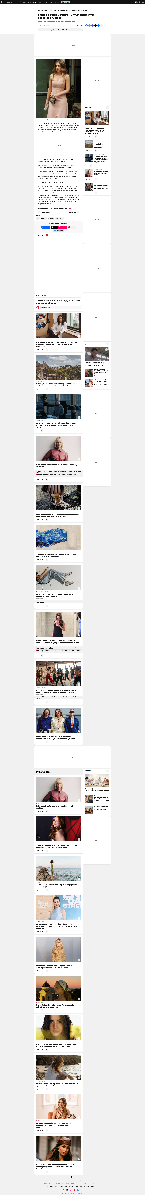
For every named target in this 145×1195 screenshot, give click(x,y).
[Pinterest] (74, 1189)
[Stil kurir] (62, 1183)
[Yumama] (91, 1183)
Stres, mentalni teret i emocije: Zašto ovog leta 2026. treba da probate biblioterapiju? (55, 601)
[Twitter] (67, 1189)
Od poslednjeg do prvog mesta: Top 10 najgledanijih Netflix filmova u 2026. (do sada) (57, 697)
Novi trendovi (59, 218)
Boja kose (51, 218)
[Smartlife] (78, 1183)
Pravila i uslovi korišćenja (64, 1186)
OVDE (69, 208)
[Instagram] (70, 1189)
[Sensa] (84, 1183)
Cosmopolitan (53, 125)
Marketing (49, 1186)
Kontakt (72, 1186)
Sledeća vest (72, 212)
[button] (79, 25)
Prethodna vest (45, 212)
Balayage (44, 218)
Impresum (54, 1186)
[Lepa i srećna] (72, 1183)
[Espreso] (58, 1183)
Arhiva (96, 1186)
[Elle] (3, 2)
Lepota (46, 10)
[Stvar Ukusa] (98, 1183)
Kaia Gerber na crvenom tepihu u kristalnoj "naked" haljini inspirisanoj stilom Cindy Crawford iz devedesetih (58, 651)
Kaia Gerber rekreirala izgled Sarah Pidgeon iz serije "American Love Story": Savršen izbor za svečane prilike (57, 648)
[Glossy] (67, 1183)
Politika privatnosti (90, 1186)
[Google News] (77, 1189)
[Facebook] (63, 1189)
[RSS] (81, 1189)
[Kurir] (45, 1183)
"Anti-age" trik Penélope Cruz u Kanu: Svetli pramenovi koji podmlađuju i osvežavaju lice (59, 472)
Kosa (51, 10)
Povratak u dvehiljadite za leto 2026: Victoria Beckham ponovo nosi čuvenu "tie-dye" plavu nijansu (58, 475)
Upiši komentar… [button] (46, 307)
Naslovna (40, 10)
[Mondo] (51, 1183)
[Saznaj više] (107, 344)
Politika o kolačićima (80, 1186)
